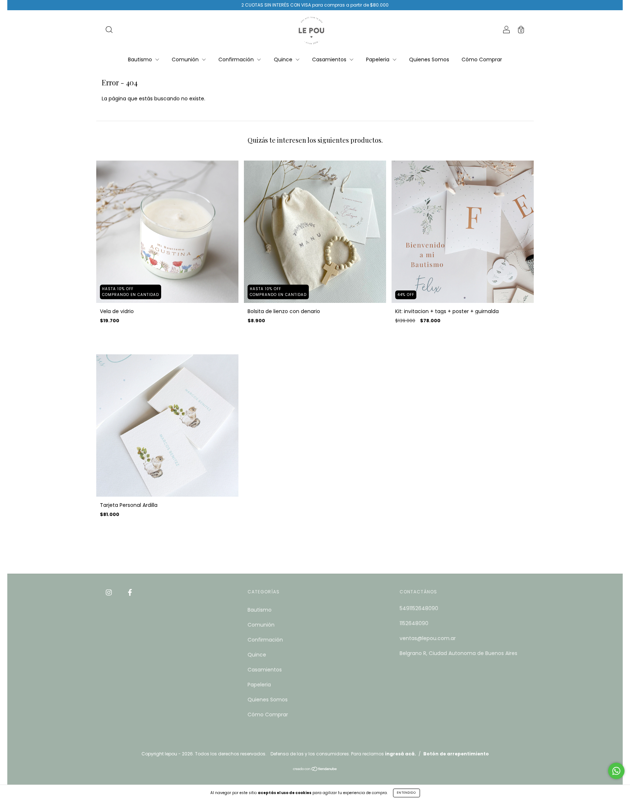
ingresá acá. (400, 754)
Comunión (186, 59)
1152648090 (414, 623)
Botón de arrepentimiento (456, 754)
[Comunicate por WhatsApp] (616, 771)
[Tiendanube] (315, 769)
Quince (284, 59)
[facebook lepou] (130, 592)
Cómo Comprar (482, 59)
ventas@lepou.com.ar (428, 638)
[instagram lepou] (109, 592)
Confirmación (236, 59)
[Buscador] (109, 30)
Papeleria (378, 59)
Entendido (406, 793)
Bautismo (140, 59)
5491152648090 (419, 608)
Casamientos (330, 59)
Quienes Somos (429, 59)
